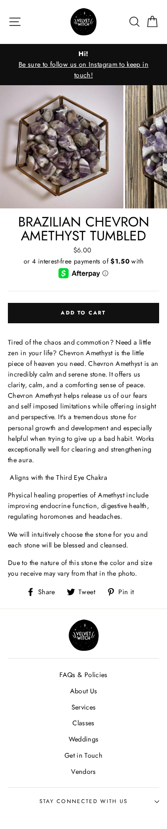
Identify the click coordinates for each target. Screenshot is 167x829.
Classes (83, 723)
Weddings (84, 739)
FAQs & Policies (83, 674)
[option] (83, 65)
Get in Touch (83, 755)
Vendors (83, 771)
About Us (83, 691)
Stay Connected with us (83, 801)
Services (83, 707)
